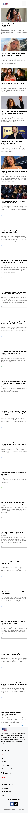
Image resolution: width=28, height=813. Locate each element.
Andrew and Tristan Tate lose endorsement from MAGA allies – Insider (13, 443)
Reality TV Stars (6, 791)
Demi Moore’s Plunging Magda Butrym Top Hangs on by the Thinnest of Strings (14, 322)
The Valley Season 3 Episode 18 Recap (12, 83)
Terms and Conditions (8, 769)
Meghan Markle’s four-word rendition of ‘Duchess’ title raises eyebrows (13, 533)
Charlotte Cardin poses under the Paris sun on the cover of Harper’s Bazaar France (14, 382)
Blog (3, 795)
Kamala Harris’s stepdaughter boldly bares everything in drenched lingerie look (14, 112)
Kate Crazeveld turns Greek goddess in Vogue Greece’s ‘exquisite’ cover (13, 653)
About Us (4, 758)
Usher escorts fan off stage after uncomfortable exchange (11, 713)
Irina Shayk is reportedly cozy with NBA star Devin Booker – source (13, 622)
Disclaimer (5, 762)
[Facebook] (12, 804)
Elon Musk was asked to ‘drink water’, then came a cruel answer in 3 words (14, 352)
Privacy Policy (6, 765)
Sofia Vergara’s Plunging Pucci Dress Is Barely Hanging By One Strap (13, 231)
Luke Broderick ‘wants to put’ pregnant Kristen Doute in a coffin (12, 142)
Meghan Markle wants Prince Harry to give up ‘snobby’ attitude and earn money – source (14, 262)
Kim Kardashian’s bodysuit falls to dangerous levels (11, 562)
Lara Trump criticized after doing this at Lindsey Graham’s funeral (13, 202)
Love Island (5, 788)
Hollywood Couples (7, 784)
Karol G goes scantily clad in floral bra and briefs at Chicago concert (14, 172)
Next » (22, 725)
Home (3, 755)
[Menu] (24, 3)
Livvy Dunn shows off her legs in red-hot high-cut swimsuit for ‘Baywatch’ (13, 54)
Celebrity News (6, 781)
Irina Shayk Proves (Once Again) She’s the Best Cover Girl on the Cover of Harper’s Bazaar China (13, 413)
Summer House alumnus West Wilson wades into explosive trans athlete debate (14, 683)
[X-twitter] (16, 804)
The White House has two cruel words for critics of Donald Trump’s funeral (13, 293)
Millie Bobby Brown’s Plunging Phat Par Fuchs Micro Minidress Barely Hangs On (13, 503)
